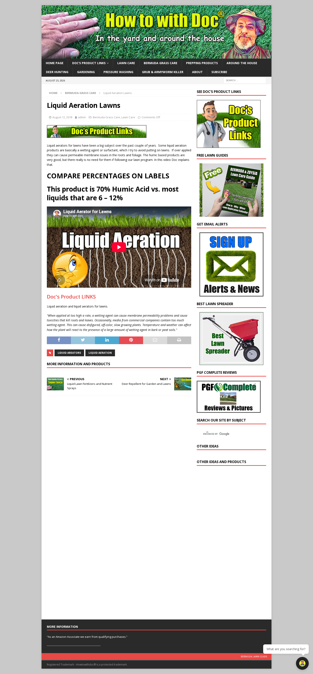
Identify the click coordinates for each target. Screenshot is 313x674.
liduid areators (69, 353)
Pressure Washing (118, 72)
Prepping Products (202, 63)
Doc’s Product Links (89, 63)
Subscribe (219, 72)
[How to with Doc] (156, 56)
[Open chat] (302, 663)
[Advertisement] (229, 544)
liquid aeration (100, 353)
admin (82, 117)
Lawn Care (126, 63)
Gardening (86, 72)
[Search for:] (245, 80)
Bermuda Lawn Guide (254, 656)
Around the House (242, 63)
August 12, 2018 (62, 117)
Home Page (54, 63)
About (197, 72)
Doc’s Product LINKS (71, 296)
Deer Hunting (57, 72)
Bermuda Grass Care (160, 63)
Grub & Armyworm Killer (162, 72)
